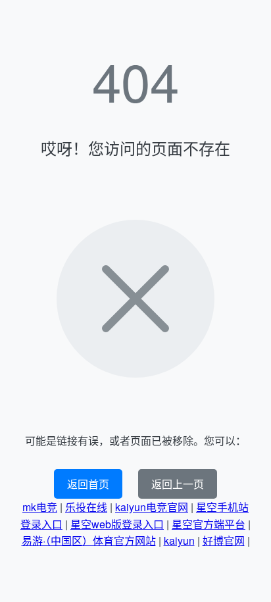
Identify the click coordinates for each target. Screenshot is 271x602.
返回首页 (88, 483)
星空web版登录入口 (117, 524)
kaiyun (179, 540)
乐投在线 (86, 506)
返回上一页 (177, 483)
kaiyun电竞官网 (151, 506)
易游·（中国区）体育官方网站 (89, 540)
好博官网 (224, 540)
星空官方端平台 (208, 524)
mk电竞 (39, 506)
